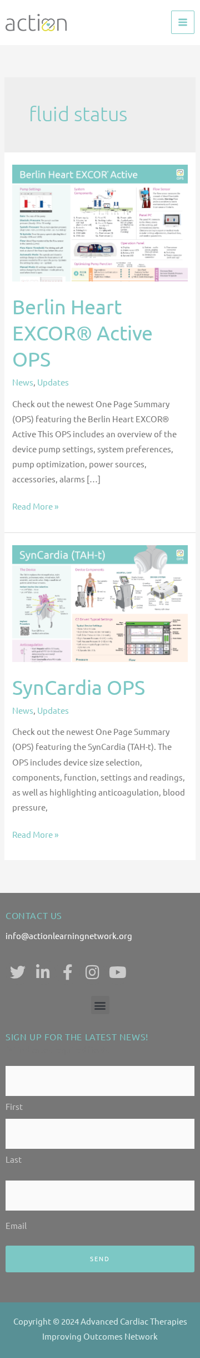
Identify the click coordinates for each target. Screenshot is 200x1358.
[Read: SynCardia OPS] (99, 601)
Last (14, 1159)
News (22, 382)
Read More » (35, 504)
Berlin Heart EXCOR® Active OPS (82, 332)
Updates (53, 382)
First (14, 1106)
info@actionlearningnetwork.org (69, 935)
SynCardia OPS (78, 687)
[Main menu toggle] (182, 22)
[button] (100, 1005)
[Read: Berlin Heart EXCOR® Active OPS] (99, 221)
